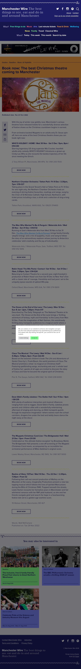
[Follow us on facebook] (62, 9)
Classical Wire (51, 31)
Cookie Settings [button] (23, 338)
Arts (35, 26)
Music (29, 26)
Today (26, 35)
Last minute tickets (47, 26)
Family (34, 31)
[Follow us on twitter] (57, 9)
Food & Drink (63, 26)
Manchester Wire (15, 9)
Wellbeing (74, 26)
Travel (41, 31)
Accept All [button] (34, 338)
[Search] (77, 9)
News (27, 31)
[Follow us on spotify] (72, 9)
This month (46, 35)
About (68, 13)
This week (35, 35)
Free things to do (17, 26)
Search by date (59, 35)
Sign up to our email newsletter (66, 16)
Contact (76, 13)
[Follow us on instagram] (67, 9)
